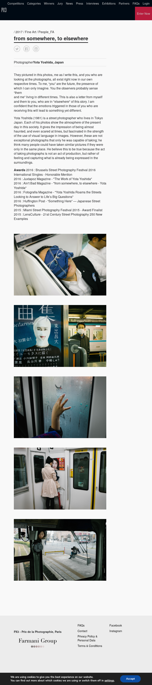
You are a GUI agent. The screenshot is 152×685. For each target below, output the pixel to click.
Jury (60, 3)
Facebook (115, 625)
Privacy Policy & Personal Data (87, 638)
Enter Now (143, 13)
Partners (124, 3)
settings (109, 680)
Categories (34, 3)
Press (79, 3)
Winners (49, 3)
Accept (130, 679)
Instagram (115, 631)
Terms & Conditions (90, 646)
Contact (82, 631)
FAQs (136, 3)
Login (146, 3)
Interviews (92, 3)
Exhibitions (109, 3)
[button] (17, 49)
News (69, 3)
